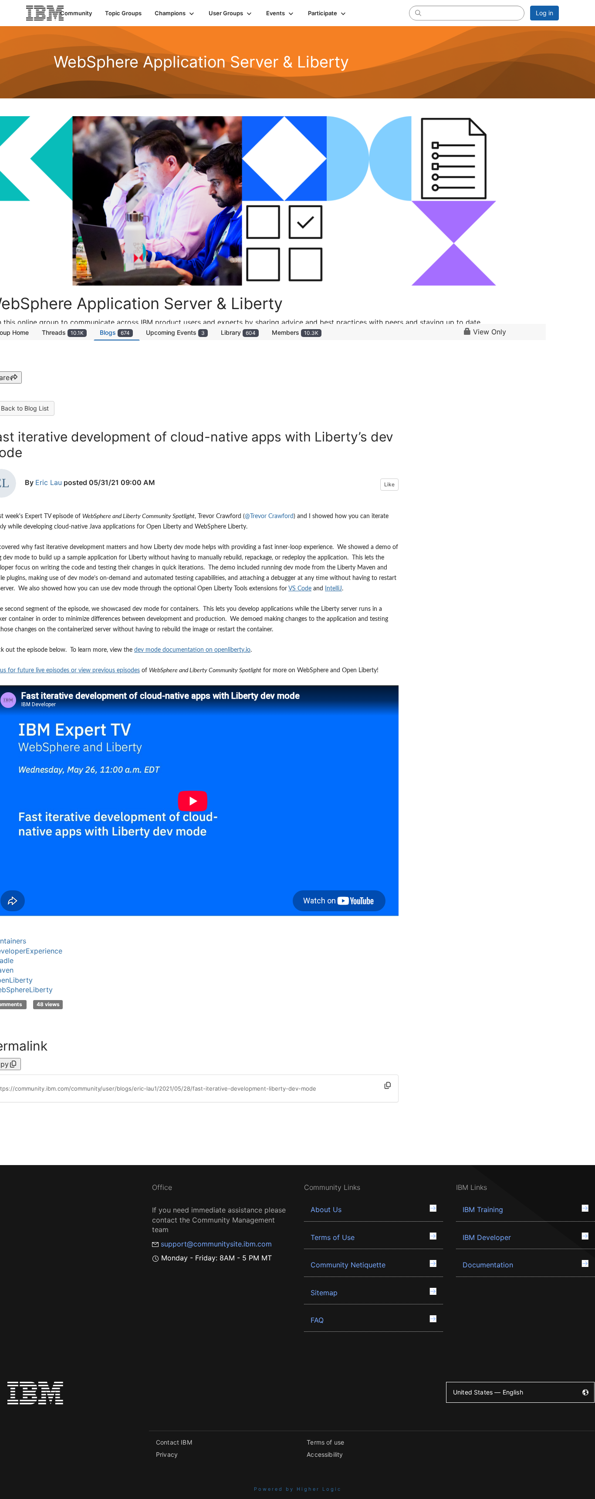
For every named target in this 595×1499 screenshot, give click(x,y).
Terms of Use (333, 1237)
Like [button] (389, 484)
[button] (175, 13)
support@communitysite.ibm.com (216, 1244)
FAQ (317, 1320)
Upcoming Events (175, 332)
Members (295, 332)
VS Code (299, 589)
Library (238, 332)
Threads (63, 332)
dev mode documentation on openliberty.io (192, 650)
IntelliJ (333, 589)
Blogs (115, 332)
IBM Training (483, 1209)
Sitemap (324, 1292)
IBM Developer (487, 1237)
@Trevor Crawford (269, 516)
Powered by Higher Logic (297, 1489)
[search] (418, 13)
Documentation (488, 1264)
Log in (544, 13)
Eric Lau (48, 482)
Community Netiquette (348, 1264)
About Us (326, 1209)
